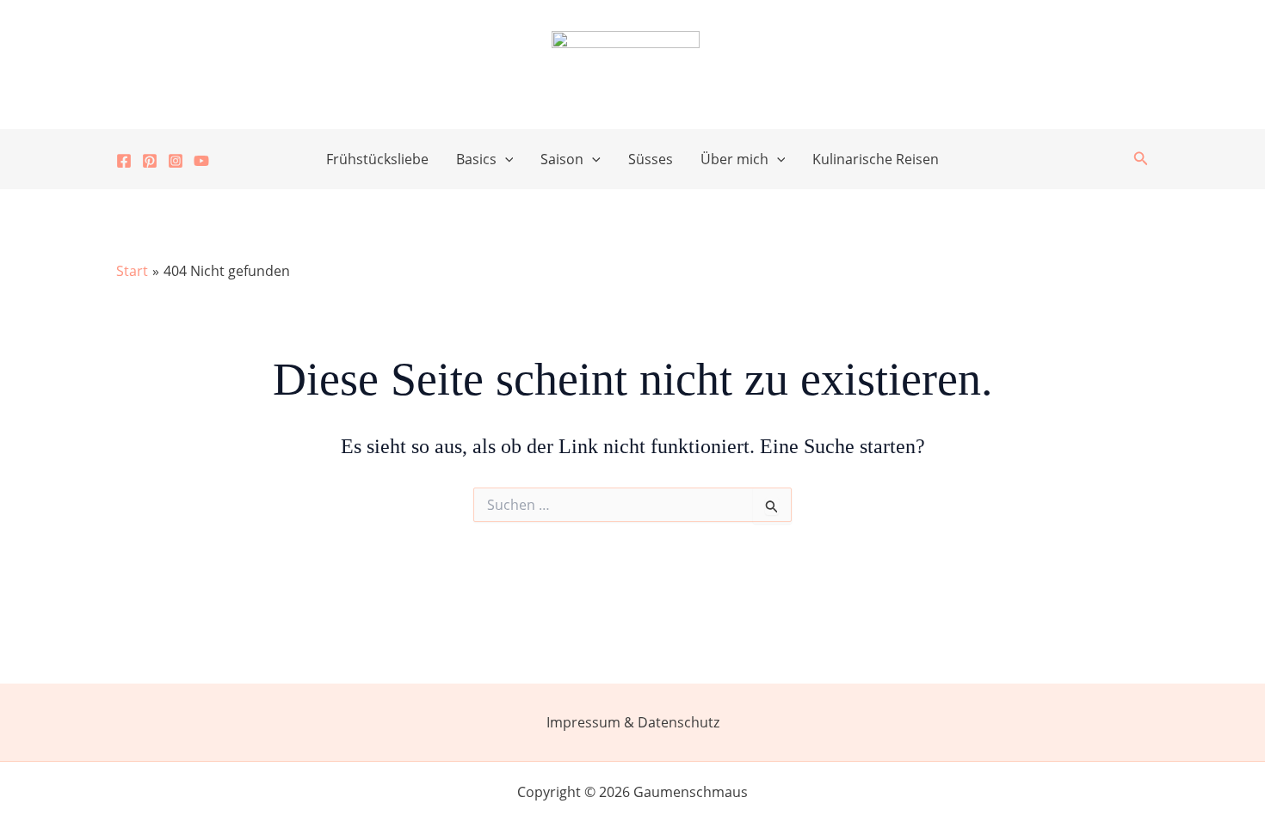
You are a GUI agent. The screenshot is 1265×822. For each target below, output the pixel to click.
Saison (561, 159)
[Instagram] (175, 161)
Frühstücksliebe (377, 159)
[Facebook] (124, 161)
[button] (505, 159)
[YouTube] (201, 161)
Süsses (650, 159)
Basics (476, 159)
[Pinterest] (149, 161)
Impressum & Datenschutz (632, 722)
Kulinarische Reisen (875, 159)
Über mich (734, 159)
